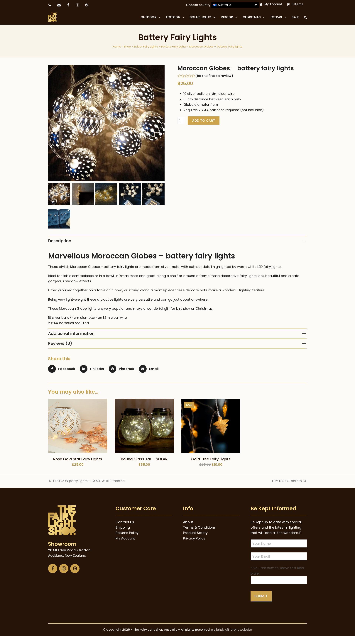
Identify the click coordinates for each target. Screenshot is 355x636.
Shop (127, 46)
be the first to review (214, 75)
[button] (305, 17)
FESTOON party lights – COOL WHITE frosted (86, 480)
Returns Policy (127, 532)
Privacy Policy (194, 538)
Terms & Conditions (199, 527)
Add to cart (203, 120)
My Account (273, 4)
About (188, 522)
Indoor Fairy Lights (146, 46)
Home (117, 46)
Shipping (123, 527)
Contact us (125, 522)
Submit (261, 596)
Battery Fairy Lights (174, 46)
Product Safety (195, 532)
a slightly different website (231, 629)
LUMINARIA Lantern (287, 480)
